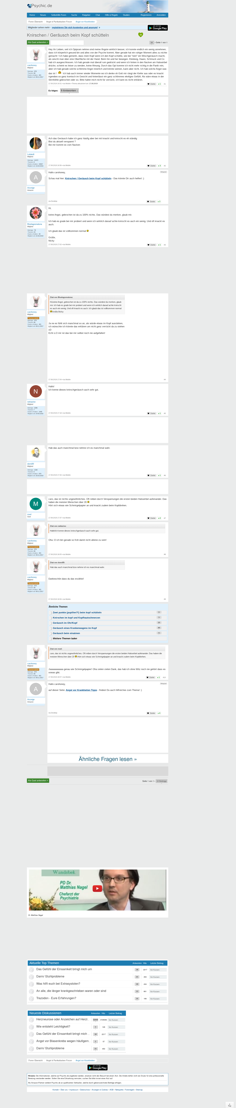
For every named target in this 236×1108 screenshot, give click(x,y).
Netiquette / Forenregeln (124, 1089)
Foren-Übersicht (36, 1060)
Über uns (64, 1089)
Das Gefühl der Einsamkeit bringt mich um (64, 969)
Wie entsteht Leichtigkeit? (53, 1026)
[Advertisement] (107, 735)
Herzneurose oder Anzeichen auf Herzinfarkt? (66, 1019)
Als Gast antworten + (38, 42)
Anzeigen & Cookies (100, 1089)
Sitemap (139, 1089)
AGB (111, 1089)
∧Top (229, 1105)
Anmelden (161, 15)
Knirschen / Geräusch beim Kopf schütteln (68, 35)
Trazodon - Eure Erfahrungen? (56, 998)
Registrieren (146, 15)
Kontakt (56, 1089)
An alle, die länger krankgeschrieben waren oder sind (71, 990)
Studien (126, 15)
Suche (74, 15)
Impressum (73, 1089)
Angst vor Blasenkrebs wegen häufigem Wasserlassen (72, 1041)
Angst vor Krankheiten (85, 1060)
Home (32, 15)
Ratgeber (86, 15)
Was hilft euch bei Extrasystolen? (58, 983)
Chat (98, 15)
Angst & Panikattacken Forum (59, 1060)
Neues (43, 15)
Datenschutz (85, 1089)
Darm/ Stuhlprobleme (50, 976)
